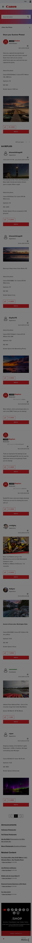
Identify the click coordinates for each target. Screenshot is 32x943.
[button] (29, 2)
